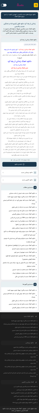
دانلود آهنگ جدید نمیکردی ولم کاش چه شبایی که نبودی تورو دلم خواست (19, 240)
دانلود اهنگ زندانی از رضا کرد (28, 40)
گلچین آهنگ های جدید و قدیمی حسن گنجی (25, 396)
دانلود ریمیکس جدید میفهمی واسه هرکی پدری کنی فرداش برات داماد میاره (20, 355)
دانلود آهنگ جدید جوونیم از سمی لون (24, 252)
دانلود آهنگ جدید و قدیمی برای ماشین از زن (25, 387)
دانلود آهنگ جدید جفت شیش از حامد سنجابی (22, 193)
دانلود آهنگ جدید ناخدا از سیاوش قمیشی (23, 214)
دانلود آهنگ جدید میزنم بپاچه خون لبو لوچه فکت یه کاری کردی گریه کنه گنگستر (19, 233)
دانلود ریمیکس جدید (27, 173)
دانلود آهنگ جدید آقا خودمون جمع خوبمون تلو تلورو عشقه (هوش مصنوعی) (20, 257)
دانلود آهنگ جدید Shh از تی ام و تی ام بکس (22, 218)
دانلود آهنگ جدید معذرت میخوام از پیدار (24, 273)
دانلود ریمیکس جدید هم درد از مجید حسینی (24, 350)
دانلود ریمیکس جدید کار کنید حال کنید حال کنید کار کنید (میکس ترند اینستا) (19, 374)
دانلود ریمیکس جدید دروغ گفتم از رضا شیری (24, 347)
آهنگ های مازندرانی (27, 55)
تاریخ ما (19, 58)
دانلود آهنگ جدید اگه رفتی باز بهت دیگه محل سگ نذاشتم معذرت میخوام (19, 264)
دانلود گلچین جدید (27, 180)
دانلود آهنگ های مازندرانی (30, 44)
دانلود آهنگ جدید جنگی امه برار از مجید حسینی (22, 211)
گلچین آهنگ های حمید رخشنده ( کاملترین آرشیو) (23, 393)
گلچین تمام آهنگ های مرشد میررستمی (26, 390)
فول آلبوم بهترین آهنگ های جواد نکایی (26, 399)
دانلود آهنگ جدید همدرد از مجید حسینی (23, 270)
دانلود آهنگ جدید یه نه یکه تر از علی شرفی (23, 207)
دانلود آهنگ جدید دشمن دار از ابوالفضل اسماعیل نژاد (20, 245)
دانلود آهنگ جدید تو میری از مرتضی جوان (23, 228)
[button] (36, 5)
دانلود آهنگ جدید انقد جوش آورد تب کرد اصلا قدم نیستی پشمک (19, 202)
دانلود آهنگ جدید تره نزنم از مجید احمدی (23, 249)
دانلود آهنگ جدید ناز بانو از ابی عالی (25, 277)
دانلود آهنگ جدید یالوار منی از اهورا (25, 225)
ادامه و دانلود (18, 164)
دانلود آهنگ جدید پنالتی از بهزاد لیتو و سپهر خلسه (21, 197)
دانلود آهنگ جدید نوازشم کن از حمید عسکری (23, 221)
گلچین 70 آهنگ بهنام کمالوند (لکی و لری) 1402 (24, 403)
